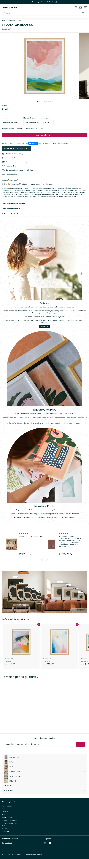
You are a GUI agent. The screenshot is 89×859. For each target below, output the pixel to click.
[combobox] (44, 13)
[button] (42, 559)
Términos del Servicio (9, 823)
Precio (4, 105)
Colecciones (12, 20)
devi (19, 20)
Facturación (6, 809)
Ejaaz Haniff (6, 29)
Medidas (45, 118)
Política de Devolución (9, 820)
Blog (3, 814)
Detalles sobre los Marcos (12, 209)
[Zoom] (74, 96)
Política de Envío (7, 817)
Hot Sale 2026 (7, 806)
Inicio (3, 20)
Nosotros (5, 812)
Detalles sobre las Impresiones (15, 214)
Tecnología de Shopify (34, 854)
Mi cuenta (5, 831)
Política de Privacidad (9, 826)
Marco (4, 118)
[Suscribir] (80, 744)
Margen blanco (29, 118)
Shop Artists (44, 326)
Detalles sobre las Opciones (13, 203)
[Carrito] (80, 7)
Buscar (4, 829)
